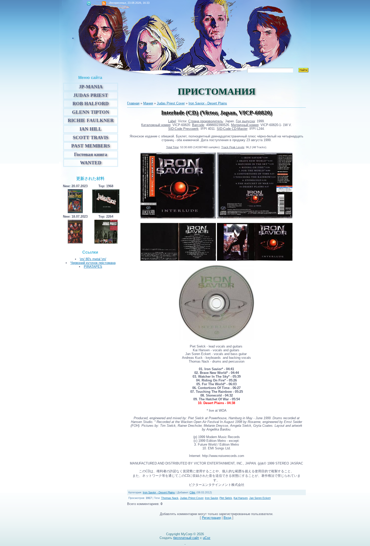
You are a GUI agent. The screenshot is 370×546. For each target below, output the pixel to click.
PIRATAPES (93, 266)
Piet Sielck (225, 497)
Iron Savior (211, 497)
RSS (104, 3)
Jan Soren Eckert (260, 497)
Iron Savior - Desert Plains (208, 103)
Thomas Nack (169, 497)
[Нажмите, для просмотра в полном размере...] (178, 217)
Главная (89, 3)
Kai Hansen (241, 497)
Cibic (193, 492)
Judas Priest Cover (171, 103)
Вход (227, 518)
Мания (148, 103)
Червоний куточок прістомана (93, 263)
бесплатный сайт (186, 538)
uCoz (206, 538)
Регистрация (211, 518)
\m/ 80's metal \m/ (93, 259)
